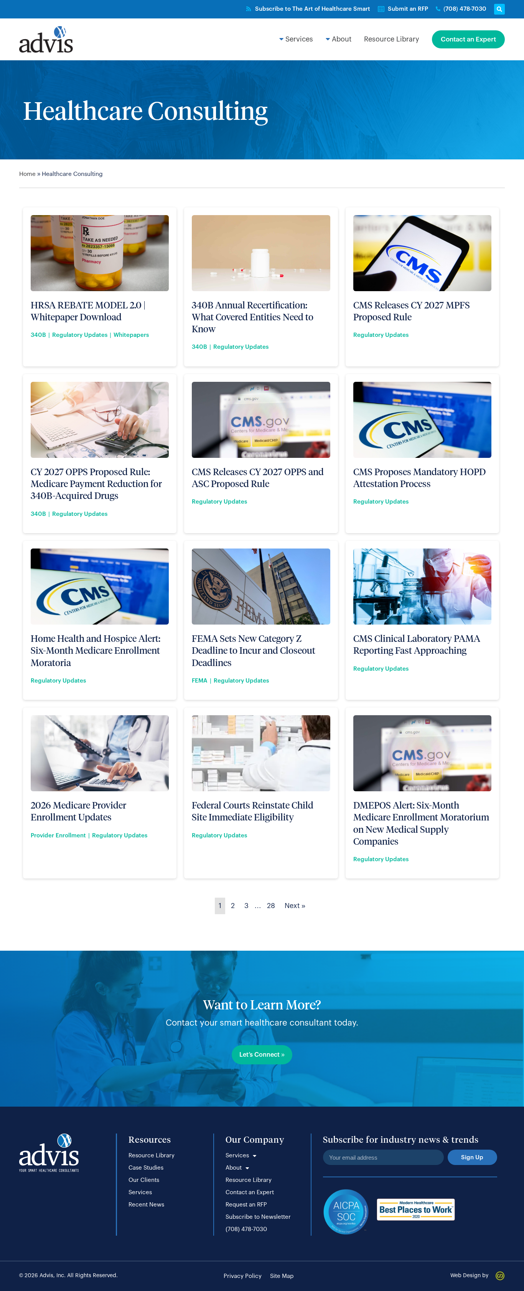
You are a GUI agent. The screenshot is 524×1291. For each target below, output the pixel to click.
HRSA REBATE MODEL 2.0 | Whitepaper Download (88, 311)
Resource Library (152, 1155)
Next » (295, 905)
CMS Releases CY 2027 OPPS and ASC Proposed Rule (258, 477)
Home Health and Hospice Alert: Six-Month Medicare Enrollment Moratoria (95, 650)
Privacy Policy (243, 1276)
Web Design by (469, 1275)
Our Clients (144, 1180)
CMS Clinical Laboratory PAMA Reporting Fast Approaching (416, 644)
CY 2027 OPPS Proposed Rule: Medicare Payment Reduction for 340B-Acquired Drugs (96, 483)
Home (27, 174)
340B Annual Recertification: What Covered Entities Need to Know (252, 317)
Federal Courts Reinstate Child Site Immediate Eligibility (252, 811)
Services (140, 1192)
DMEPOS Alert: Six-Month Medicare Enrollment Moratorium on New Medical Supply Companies (421, 823)
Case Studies (146, 1168)
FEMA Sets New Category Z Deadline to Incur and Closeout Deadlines (253, 650)
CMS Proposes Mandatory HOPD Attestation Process (419, 477)
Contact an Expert (250, 1192)
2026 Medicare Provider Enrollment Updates (78, 811)
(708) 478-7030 (246, 1229)
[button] (499, 9)
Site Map (281, 1276)
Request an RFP (246, 1205)
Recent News (146, 1205)
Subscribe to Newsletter (258, 1217)
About (234, 1168)
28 (271, 905)
